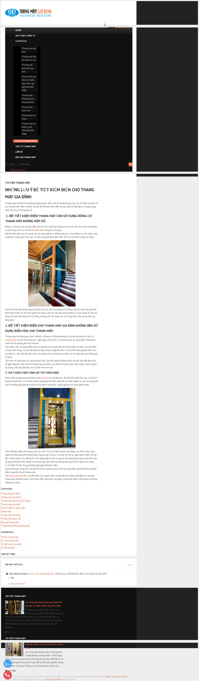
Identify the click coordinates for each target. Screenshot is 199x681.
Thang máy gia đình (10, 493)
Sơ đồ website (8, 548)
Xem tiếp (11, 632)
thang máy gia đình (18, 476)
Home (31, 574)
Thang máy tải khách (11, 497)
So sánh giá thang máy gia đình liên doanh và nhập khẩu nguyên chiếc (43, 604)
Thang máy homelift (10, 504)
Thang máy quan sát (11, 518)
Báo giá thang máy (10, 522)
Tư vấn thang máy (10, 540)
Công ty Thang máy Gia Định (116, 677)
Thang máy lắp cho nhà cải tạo (16, 501)
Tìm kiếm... (25, 164)
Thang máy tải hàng (10, 515)
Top (12, 578)
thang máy (47, 378)
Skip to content (18, 170)
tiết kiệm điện (37, 230)
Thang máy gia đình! (53, 679)
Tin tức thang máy (9, 537)
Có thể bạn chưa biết (11, 544)
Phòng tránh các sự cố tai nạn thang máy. (44, 646)
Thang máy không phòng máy (15, 526)
